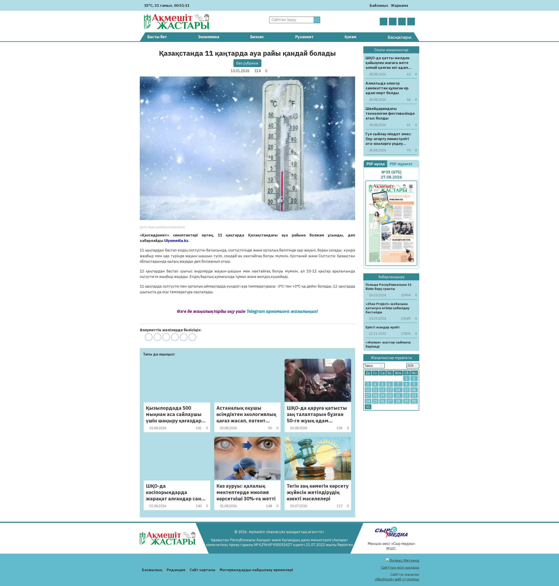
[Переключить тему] (413, 5)
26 (382, 401)
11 (375, 390)
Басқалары (400, 37)
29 (406, 401)
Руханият (304, 36)
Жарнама (399, 5)
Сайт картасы (202, 569)
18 (375, 395)
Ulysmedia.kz (176, 240)
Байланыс (379, 5)
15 (406, 390)
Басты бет (157, 36)
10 (368, 390)
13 (389, 390)
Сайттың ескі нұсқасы (400, 567)
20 (389, 395)
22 (406, 395)
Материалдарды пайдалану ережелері (256, 569)
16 (414, 390)
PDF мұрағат (402, 163)
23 (414, 395)
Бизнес (257, 36)
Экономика (208, 36)
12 (382, 390)
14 (398, 390)
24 (368, 401)
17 (368, 395)
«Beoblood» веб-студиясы (396, 579)
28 (398, 401)
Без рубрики (247, 63)
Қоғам (350, 36)
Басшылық (152, 569)
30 (414, 401)
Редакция (176, 569)
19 (382, 395)
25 (375, 401)
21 (398, 395)
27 (389, 401)
